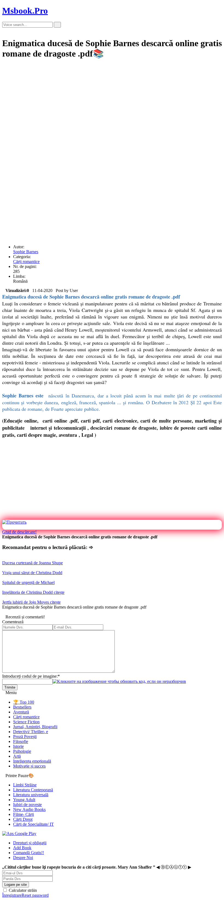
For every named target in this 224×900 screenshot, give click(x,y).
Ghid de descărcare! (19, 532)
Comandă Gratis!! (28, 852)
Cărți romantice (26, 261)
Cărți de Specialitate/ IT (33, 824)
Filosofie (20, 741)
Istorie (18, 746)
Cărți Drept (23, 819)
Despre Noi (23, 857)
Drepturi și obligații (29, 842)
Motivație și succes (29, 766)
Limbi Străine (25, 785)
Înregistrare (12, 895)
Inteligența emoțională (32, 761)
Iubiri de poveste (27, 804)
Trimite (9, 687)
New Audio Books (29, 809)
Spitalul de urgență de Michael (28, 582)
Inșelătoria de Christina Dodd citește (33, 592)
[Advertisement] (112, 103)
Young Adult (24, 799)
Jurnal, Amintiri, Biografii (35, 726)
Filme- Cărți (23, 814)
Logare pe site (15, 885)
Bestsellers (22, 707)
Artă (17, 756)
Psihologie (22, 751)
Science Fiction (26, 721)
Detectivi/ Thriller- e (30, 731)
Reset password (35, 895)
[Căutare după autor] (57, 25)
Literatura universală (30, 794)
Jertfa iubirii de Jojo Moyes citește (31, 602)
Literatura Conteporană (33, 789)
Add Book (22, 847)
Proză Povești (25, 736)
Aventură (21, 712)
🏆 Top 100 (23, 702)
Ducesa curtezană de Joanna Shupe (32, 562)
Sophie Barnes (25, 251)
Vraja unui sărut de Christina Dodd (32, 572)
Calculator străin (22, 890)
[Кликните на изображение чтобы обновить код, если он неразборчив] (119, 681)
